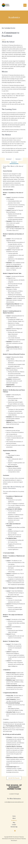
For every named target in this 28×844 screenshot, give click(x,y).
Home (14, 816)
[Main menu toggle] (25, 5)
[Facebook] (15, 830)
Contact (14, 824)
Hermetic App (14, 826)
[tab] (9, 159)
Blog (14, 822)
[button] (14, 778)
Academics (14, 820)
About (14, 818)
